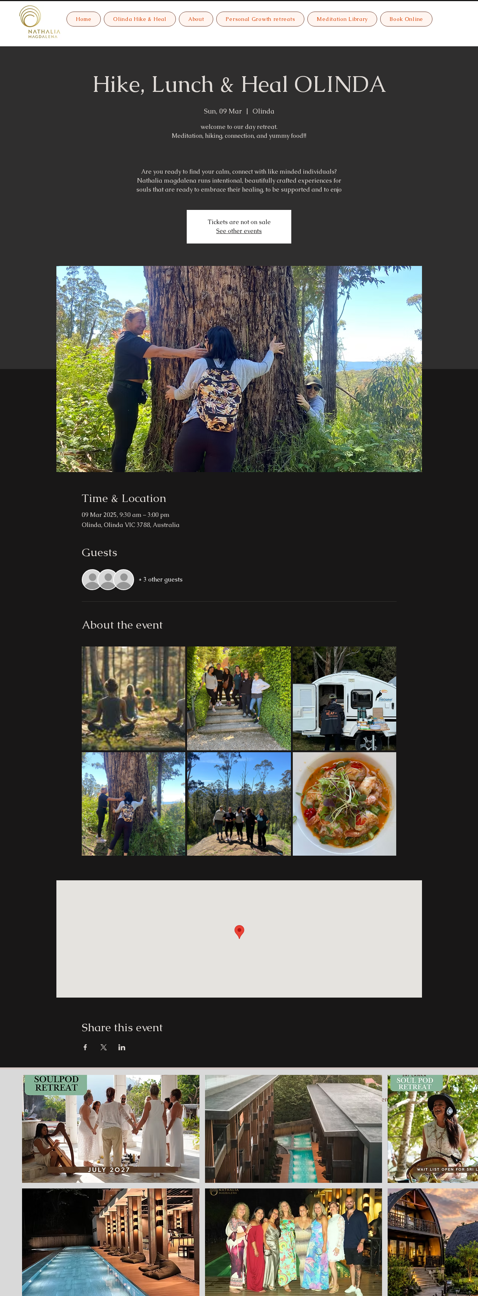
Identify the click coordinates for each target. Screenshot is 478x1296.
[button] (110, 1129)
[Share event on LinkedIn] (121, 1047)
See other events (239, 231)
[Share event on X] (103, 1047)
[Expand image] (134, 698)
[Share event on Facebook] (85, 1047)
